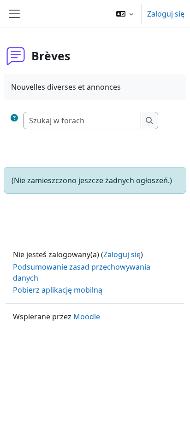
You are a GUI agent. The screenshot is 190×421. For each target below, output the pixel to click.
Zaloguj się (165, 14)
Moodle (86, 316)
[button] (124, 14)
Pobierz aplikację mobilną (57, 290)
